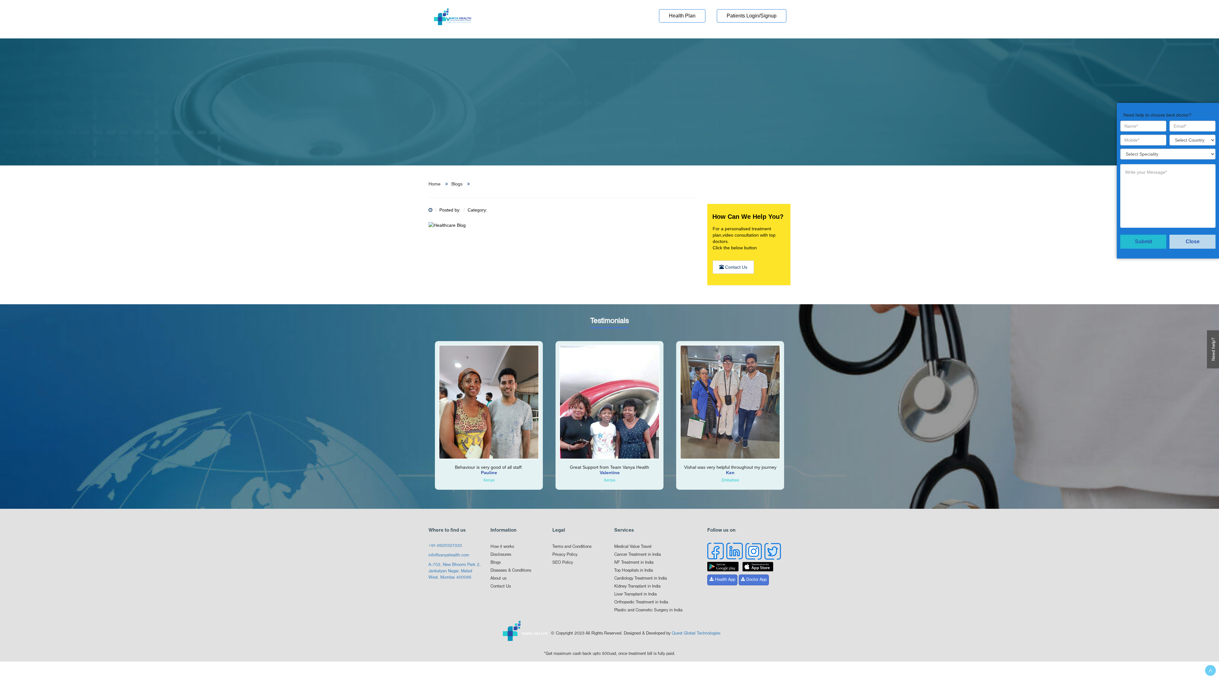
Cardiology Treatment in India (640, 578)
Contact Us (735, 267)
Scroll (1210, 670)
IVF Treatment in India (634, 562)
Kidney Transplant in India (637, 586)
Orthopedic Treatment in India (641, 602)
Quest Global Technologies (696, 633)
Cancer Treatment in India (637, 554)
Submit (1143, 241)
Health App (724, 580)
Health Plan (682, 15)
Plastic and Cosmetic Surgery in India (648, 610)
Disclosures (500, 554)
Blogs (457, 183)
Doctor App (756, 580)
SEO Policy (562, 562)
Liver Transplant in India (635, 594)
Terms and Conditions (571, 546)
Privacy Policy (564, 554)
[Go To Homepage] (452, 18)
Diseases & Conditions (510, 570)
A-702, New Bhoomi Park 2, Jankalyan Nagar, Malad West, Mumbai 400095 (455, 571)
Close (1193, 241)
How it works (502, 546)
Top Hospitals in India (633, 570)
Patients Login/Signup (751, 15)
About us (498, 578)
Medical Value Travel (632, 546)
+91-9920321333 (445, 546)
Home (435, 183)
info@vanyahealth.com (449, 555)
